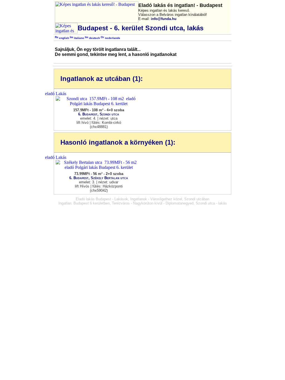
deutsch (94, 38)
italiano (78, 38)
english (63, 38)
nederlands (112, 38)
